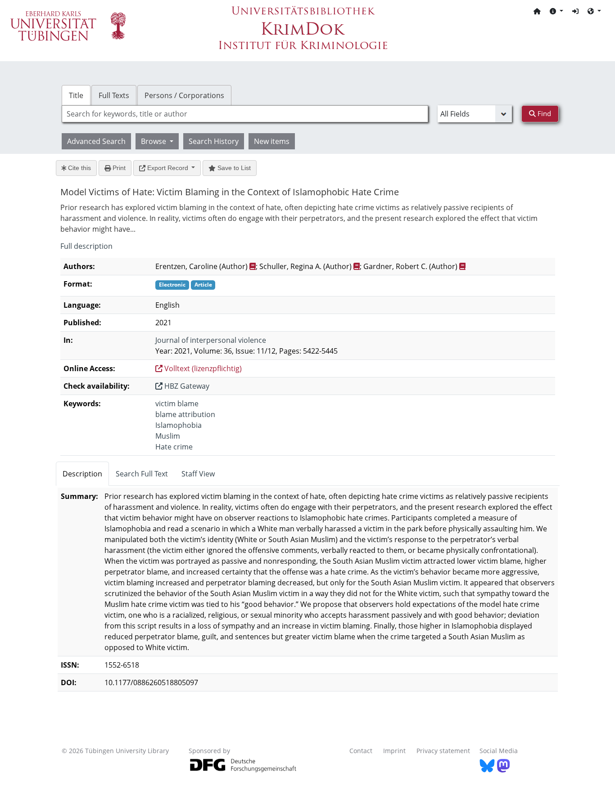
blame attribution (185, 414)
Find (543, 113)
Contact (360, 750)
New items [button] (271, 141)
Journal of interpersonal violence (210, 340)
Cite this (78, 167)
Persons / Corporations (184, 95)
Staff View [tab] (198, 474)
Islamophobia (178, 425)
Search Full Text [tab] (142, 474)
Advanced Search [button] (96, 141)
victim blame (177, 403)
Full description (86, 246)
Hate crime (174, 447)
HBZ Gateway (186, 386)
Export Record (167, 167)
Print (118, 167)
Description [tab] (82, 474)
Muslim (167, 436)
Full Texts (114, 95)
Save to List (233, 167)
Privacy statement (443, 750)
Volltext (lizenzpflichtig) (202, 368)
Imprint (394, 750)
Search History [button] (214, 141)
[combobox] (245, 113)
